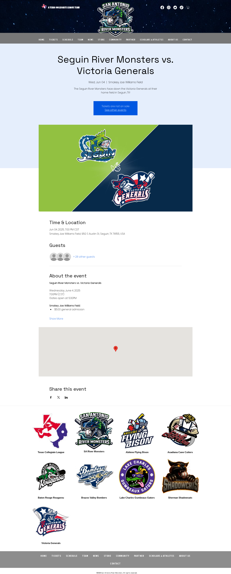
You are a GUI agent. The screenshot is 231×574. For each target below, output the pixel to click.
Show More (56, 318)
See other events (115, 110)
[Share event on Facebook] (50, 397)
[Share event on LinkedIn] (66, 397)
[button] (188, 7)
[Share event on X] (58, 397)
